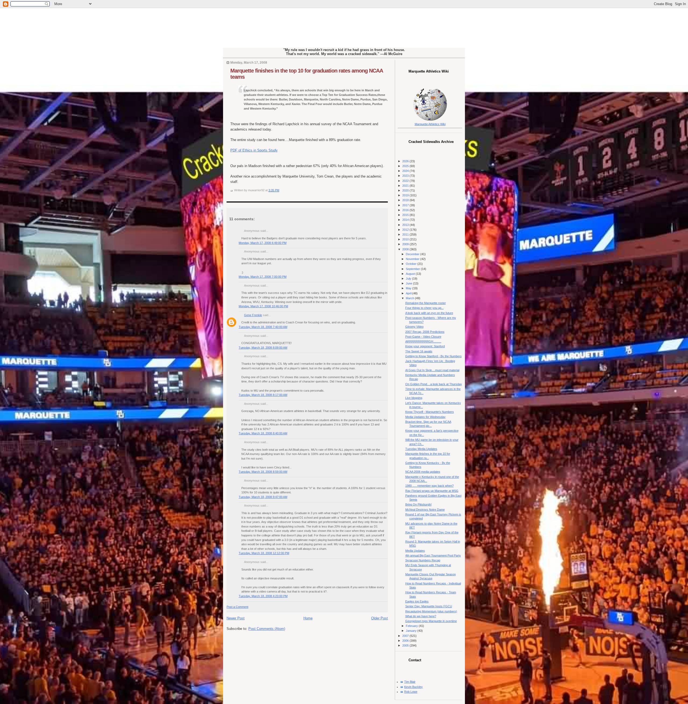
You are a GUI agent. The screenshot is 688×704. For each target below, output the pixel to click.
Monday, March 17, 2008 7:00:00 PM (262, 276)
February (412, 625)
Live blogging (413, 397)
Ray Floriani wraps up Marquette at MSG (431, 490)
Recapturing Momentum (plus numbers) (431, 611)
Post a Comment (237, 606)
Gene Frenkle (253, 315)
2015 (406, 214)
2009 (406, 244)
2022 (406, 180)
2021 (406, 185)
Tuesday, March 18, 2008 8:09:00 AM (263, 347)
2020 (406, 190)
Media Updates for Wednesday (425, 416)
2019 (406, 195)
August (411, 273)
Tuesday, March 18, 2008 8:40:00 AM (263, 433)
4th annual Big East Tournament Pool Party (433, 555)
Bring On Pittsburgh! (418, 504)
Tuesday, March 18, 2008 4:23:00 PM (263, 596)
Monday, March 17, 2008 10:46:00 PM (263, 306)
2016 (406, 210)
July (409, 278)
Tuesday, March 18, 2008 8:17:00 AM (263, 394)
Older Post (379, 618)
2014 (406, 219)
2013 (406, 224)
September (413, 268)
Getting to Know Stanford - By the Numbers (433, 356)
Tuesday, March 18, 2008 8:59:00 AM (263, 471)
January (411, 630)
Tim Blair (409, 681)
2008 (406, 249)
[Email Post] (280, 190)
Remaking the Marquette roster (425, 303)
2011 (406, 234)
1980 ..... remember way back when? (429, 485)
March (410, 298)
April (409, 293)
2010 (406, 239)
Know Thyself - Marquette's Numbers (429, 411)
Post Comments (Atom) (266, 629)
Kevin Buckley (413, 686)
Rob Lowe (410, 691)
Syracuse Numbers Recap (422, 560)
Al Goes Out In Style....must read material (432, 370)
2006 (406, 640)
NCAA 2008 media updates (422, 471)
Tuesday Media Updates (421, 448)
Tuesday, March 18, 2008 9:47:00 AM (263, 497)
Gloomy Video (414, 326)
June (409, 283)
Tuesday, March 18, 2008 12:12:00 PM (264, 553)
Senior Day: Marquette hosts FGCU (428, 606)
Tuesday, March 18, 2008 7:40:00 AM (263, 326)
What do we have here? (420, 616)
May (409, 288)
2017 (406, 205)
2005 (406, 645)
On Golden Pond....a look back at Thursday (433, 384)
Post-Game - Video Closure (423, 336)
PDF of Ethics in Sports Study (254, 150)
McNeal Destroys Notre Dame (425, 509)
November (413, 259)
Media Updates (415, 550)
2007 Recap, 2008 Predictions (425, 331)
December (413, 254)
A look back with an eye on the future (429, 313)
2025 (406, 166)
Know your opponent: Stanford (425, 346)
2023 (406, 175)
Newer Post (236, 618)
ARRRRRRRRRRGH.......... (423, 341)
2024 (406, 170)
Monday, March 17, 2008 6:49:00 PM (262, 242)
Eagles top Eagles (417, 601)
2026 (406, 161)
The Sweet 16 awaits (418, 351)
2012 (406, 229)
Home (308, 618)
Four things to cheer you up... (424, 307)
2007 (406, 635)
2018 (406, 200)
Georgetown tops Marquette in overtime (431, 621)
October (411, 263)
